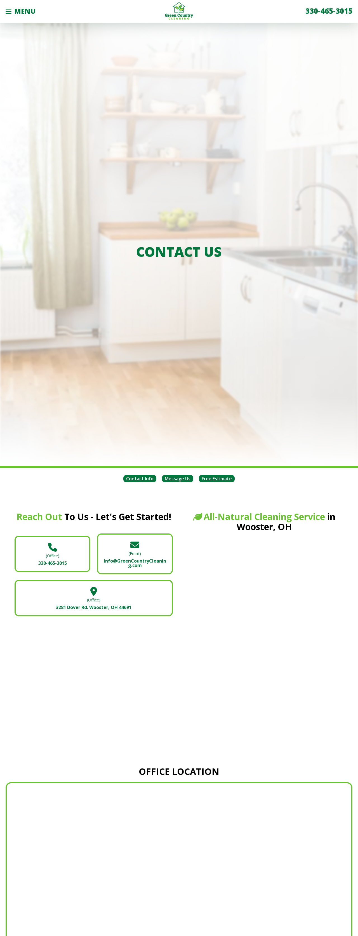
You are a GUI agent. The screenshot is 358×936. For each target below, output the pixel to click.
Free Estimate (217, 479)
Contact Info (140, 479)
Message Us (177, 479)
